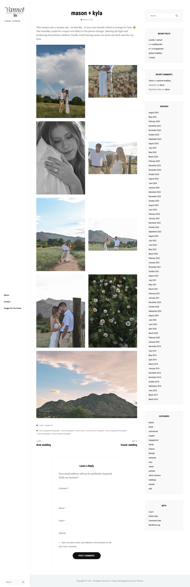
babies (151, 422)
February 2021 (154, 293)
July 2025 (152, 148)
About (6, 295)
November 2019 (155, 346)
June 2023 (153, 209)
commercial (153, 431)
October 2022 (154, 227)
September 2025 (155, 139)
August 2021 (154, 276)
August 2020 (154, 315)
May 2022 (152, 249)
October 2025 (154, 135)
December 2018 (155, 373)
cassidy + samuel (155, 40)
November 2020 (155, 302)
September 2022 (155, 231)
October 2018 (154, 382)
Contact (7, 301)
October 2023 (154, 201)
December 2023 (155, 192)
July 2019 (152, 351)
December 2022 (155, 223)
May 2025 (152, 152)
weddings (152, 480)
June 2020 (153, 324)
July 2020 (152, 320)
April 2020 (153, 329)
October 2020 (154, 307)
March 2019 (153, 364)
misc (150, 462)
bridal (151, 427)
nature (151, 466)
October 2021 (154, 271)
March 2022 (153, 254)
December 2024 (155, 165)
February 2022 (154, 258)
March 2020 (153, 333)
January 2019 (154, 368)
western (152, 484)
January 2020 (154, 342)
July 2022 (152, 240)
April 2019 (153, 359)
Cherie (151, 80)
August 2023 (154, 205)
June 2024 (153, 183)
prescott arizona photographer (95, 431)
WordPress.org (154, 525)
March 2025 (153, 157)
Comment (64, 488)
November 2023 (155, 196)
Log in (151, 512)
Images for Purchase (12, 308)
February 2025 (154, 161)
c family (152, 57)
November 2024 (155, 170)
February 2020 (154, 337)
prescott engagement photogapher (116, 431)
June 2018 (153, 390)
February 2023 (154, 214)
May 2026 (152, 117)
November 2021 (155, 267)
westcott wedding (164, 80)
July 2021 (152, 280)
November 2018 (155, 377)
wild (150, 488)
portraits (152, 471)
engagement (49, 425)
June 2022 (153, 245)
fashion (152, 449)
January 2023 (154, 218)
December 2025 (155, 126)
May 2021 (152, 284)
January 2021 (154, 298)
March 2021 (153, 289)
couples (41, 425)
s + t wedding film (155, 44)
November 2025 (155, 130)
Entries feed (153, 516)
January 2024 (154, 187)
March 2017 (153, 395)
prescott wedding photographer (61, 434)
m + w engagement (156, 49)
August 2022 (154, 236)
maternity (152, 458)
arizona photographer (67, 431)
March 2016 (153, 399)
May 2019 (152, 355)
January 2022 (154, 262)
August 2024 (154, 179)
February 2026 (154, 121)
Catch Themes (137, 581)
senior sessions (155, 475)
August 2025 (154, 143)
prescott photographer (44, 434)
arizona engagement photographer (49, 431)
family (151, 444)
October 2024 (154, 174)
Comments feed (155, 520)
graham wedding (155, 53)
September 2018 (155, 386)
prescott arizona (80, 431)
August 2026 (154, 112)
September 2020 (155, 311)
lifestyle (152, 453)
